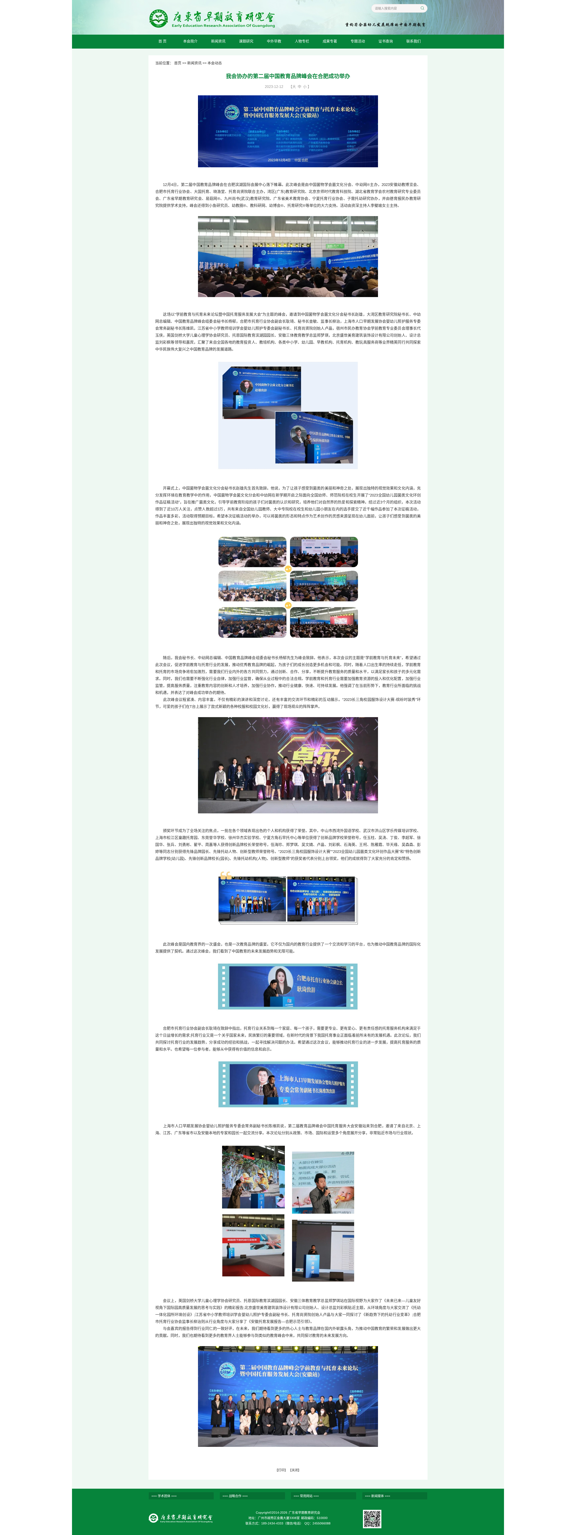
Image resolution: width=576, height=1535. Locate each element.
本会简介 (190, 41)
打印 (281, 1470)
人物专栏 (302, 41)
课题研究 (246, 41)
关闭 (295, 1470)
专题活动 (358, 41)
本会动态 (214, 63)
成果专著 (330, 41)
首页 (177, 63)
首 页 (162, 41)
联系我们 (413, 41)
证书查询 (385, 41)
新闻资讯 (218, 41)
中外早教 (274, 41)
